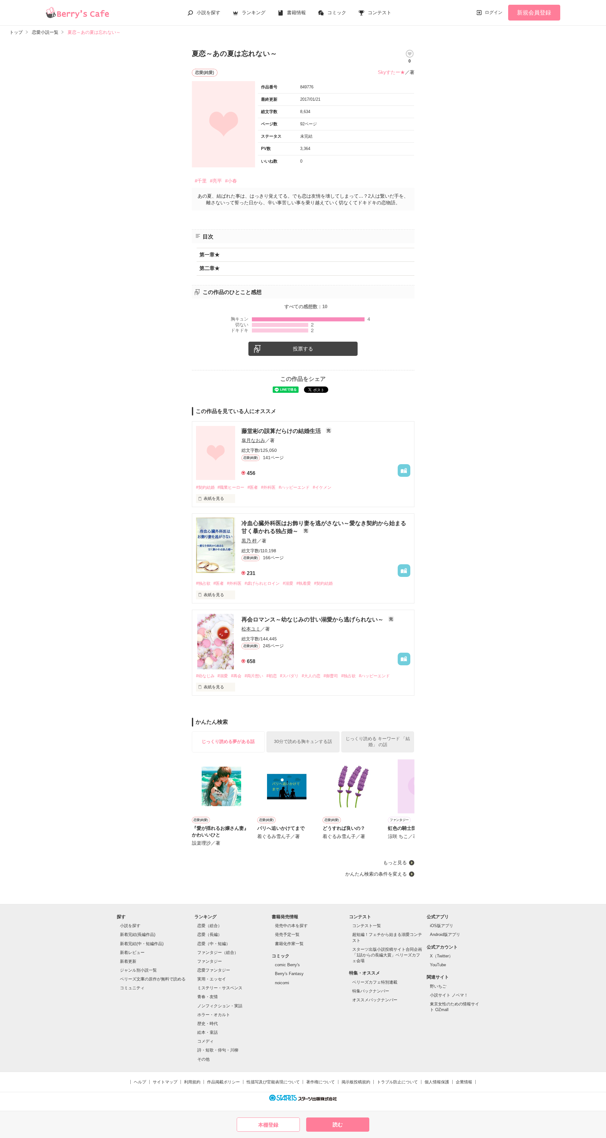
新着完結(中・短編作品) (141, 943)
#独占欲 (203, 583)
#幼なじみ (205, 676)
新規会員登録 (534, 12)
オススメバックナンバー (374, 999)
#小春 (231, 180)
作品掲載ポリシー (223, 1082)
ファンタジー (209, 961)
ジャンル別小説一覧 (138, 970)
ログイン (493, 12)
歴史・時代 (207, 1023)
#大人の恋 (311, 676)
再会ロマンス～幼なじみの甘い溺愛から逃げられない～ (313, 619)
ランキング (253, 12)
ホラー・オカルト (213, 1014)
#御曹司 (331, 676)
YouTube (438, 964)
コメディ (205, 1041)
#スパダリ (289, 676)
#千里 (201, 180)
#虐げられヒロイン (262, 583)
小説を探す (208, 12)
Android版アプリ (445, 934)
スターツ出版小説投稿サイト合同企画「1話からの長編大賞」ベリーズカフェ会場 (387, 955)
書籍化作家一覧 (289, 943)
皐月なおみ (253, 440)
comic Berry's (287, 964)
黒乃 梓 (249, 540)
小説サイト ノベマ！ (449, 995)
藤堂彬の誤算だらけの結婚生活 (282, 431)
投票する (303, 348)
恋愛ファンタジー (213, 970)
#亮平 (216, 180)
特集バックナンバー (370, 991)
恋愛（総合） (209, 925)
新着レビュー (132, 952)
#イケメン (322, 487)
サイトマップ (165, 1082)
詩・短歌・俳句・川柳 (217, 1050)
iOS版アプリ (441, 925)
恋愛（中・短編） (213, 943)
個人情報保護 (437, 1082)
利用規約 (192, 1082)
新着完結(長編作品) (137, 934)
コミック (336, 12)
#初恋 (271, 676)
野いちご (438, 986)
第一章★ (209, 254)
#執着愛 (303, 583)
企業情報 (464, 1082)
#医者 (252, 487)
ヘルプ (140, 1082)
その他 (203, 1059)
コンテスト (379, 12)
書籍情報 (296, 12)
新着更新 (128, 961)
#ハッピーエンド (294, 487)
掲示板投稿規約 (356, 1082)
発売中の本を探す (291, 925)
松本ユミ (250, 629)
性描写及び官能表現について (273, 1082)
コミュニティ (132, 987)
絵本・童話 (207, 1032)
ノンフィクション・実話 (219, 1005)
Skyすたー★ (391, 72)
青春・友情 (207, 996)
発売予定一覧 (287, 934)
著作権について (320, 1082)
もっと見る (395, 862)
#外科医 (268, 487)
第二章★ (209, 268)
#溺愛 (288, 583)
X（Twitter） (441, 956)
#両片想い (254, 676)
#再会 (236, 676)
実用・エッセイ (211, 979)
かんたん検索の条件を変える (376, 874)
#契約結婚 (205, 487)
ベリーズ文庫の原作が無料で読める (153, 979)
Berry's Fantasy (289, 973)
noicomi (282, 982)
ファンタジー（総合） (217, 952)
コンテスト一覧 (366, 925)
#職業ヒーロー (230, 487)
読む (338, 1124)
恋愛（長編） (209, 934)
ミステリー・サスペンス (219, 987)
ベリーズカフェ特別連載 (374, 982)
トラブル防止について (397, 1082)
